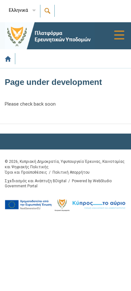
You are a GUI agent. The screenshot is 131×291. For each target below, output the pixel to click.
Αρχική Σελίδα (10, 58)
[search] (47, 11)
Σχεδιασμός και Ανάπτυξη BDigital (35, 181)
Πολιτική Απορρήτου (71, 172)
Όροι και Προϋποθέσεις (26, 172)
